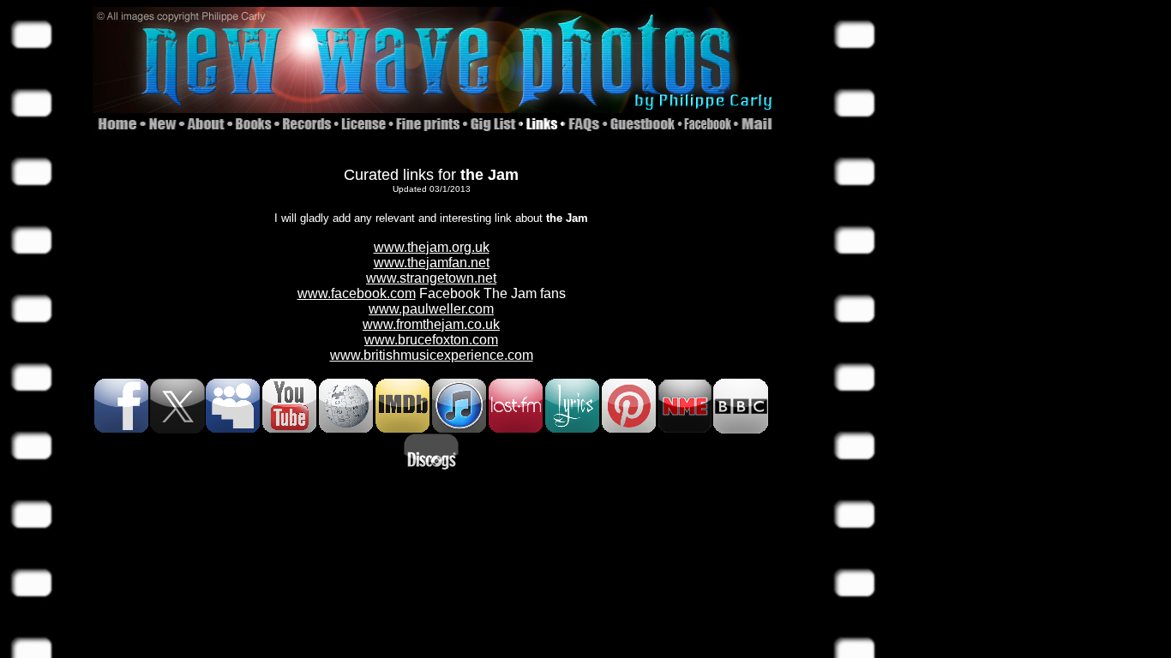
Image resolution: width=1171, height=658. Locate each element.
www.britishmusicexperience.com (431, 355)
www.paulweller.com (431, 309)
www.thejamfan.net (431, 262)
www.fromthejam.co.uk (431, 324)
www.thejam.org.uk (431, 247)
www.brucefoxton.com (431, 339)
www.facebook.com (356, 293)
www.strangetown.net (431, 278)
